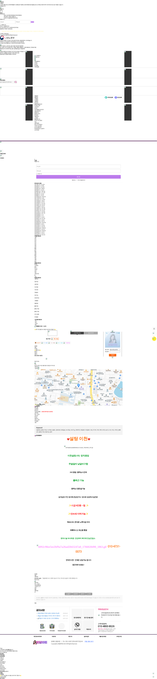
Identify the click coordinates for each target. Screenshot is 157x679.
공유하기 (83, 594)
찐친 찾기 (36, 102)
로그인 (1, 652)
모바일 (35, 62)
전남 (35, 246)
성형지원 (36, 284)
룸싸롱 (35, 264)
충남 (35, 248)
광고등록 (36, 65)
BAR (35, 267)
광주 (35, 249)
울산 (35, 250)
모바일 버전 (119, 636)
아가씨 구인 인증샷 (38, 120)
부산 (35, 241)
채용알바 (36, 96)
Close (1, 648)
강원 (35, 256)
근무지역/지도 (77, 333)
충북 (35, 255)
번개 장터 (36, 115)
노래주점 (36, 265)
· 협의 (35, 324)
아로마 (35, 269)
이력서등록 (36, 66)
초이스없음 (36, 314)
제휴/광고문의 (3, 668)
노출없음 (36, 300)
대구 (35, 242)
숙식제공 (36, 287)
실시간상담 (36, 130)
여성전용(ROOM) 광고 (39, 109)
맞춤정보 (36, 97)
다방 (35, 272)
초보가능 (36, 295)
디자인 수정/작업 (37, 125)
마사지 (35, 268)
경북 (35, 252)
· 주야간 (36, 323)
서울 (35, 237)
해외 (35, 261)
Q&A (1, 664)
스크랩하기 (68, 594)
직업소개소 (36, 273)
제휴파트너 (36, 116)
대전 (35, 244)
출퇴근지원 (36, 308)
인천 (35, 240)
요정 (35, 271)
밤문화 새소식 (37, 113)
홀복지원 (36, 306)
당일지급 (36, 281)
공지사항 (2, 666)
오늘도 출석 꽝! (37, 111)
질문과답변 (36, 123)
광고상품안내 (2, 661)
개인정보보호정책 (38, 636)
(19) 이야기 (36, 106)
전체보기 (7, 671)
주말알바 (36, 292)
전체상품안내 (37, 61)
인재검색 (36, 100)
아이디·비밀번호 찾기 (81, 180)
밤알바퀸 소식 (37, 119)
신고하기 (89, 594)
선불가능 (36, 278)
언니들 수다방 (37, 105)
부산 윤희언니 (3, 80)
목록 (35, 603)
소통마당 (36, 101)
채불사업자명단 (102, 636)
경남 (35, 245)
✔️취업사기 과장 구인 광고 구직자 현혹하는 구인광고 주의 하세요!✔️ (53, 618)
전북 (35, 253)
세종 (35, 259)
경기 (35, 238)
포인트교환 (2, 663)
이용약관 (54, 636)
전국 (35, 260)
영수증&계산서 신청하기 (39, 128)
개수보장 (36, 289)
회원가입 (73, 180)
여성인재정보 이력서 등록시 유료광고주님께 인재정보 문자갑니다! (53, 613)
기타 (35, 276)
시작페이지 (38, 55)
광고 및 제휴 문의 (37, 127)
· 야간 (35, 322)
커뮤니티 (70, 636)
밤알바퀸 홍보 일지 (38, 104)
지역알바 (36, 98)
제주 (35, 257)
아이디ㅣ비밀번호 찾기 (4, 26)
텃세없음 (36, 317)
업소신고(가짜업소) (38, 124)
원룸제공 (36, 303)
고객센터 (36, 117)
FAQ (35, 121)
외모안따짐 (36, 298)
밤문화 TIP (36, 112)
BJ (34, 275)
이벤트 (1, 660)
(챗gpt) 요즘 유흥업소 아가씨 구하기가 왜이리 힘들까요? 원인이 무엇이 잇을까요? (53, 616)
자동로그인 (40, 173)
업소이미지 (91, 333)
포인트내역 (2, 667)
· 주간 (35, 320)
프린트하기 (76, 594)
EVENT (35, 64)
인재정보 (2, 659)
